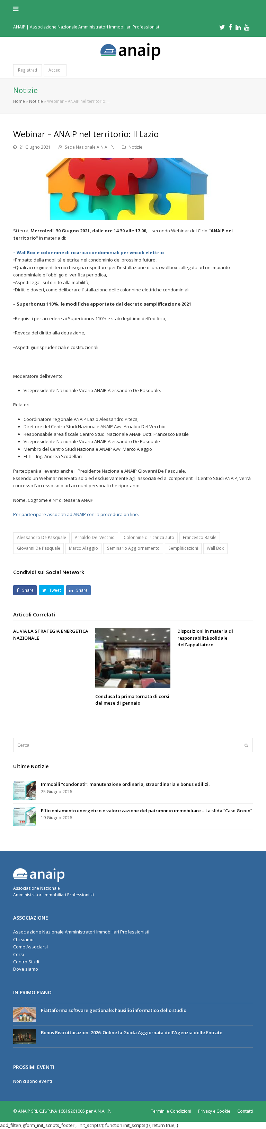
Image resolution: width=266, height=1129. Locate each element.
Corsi (18, 954)
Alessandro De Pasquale (41, 537)
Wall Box (215, 548)
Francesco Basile (199, 537)
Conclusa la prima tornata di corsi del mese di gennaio (132, 699)
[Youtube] (246, 27)
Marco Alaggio (83, 548)
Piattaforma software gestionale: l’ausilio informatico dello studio (113, 1010)
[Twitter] (222, 27)
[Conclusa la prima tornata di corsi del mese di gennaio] (132, 658)
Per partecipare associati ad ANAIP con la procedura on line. (76, 514)
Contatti (245, 1111)
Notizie (36, 101)
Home (19, 101)
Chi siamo (23, 939)
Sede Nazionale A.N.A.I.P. (89, 147)
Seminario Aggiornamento (133, 548)
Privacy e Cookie (214, 1111)
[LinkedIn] (238, 27)
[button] (132, 8)
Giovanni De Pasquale (38, 548)
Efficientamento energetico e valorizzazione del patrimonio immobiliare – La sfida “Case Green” (146, 810)
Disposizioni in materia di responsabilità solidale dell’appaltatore (205, 638)
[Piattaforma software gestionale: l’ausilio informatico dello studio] (24, 1014)
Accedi (55, 70)
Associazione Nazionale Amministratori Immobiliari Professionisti (81, 932)
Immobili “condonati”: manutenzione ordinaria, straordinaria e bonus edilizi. (125, 784)
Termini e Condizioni (171, 1111)
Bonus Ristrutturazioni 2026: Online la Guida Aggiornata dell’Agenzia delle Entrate (131, 1032)
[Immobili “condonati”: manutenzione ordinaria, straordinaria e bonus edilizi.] (24, 790)
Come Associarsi (30, 947)
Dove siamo (25, 969)
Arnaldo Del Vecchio (95, 537)
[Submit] (246, 745)
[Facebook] (230, 27)
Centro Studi (26, 961)
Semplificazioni (183, 548)
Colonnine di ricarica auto (149, 537)
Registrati (27, 70)
